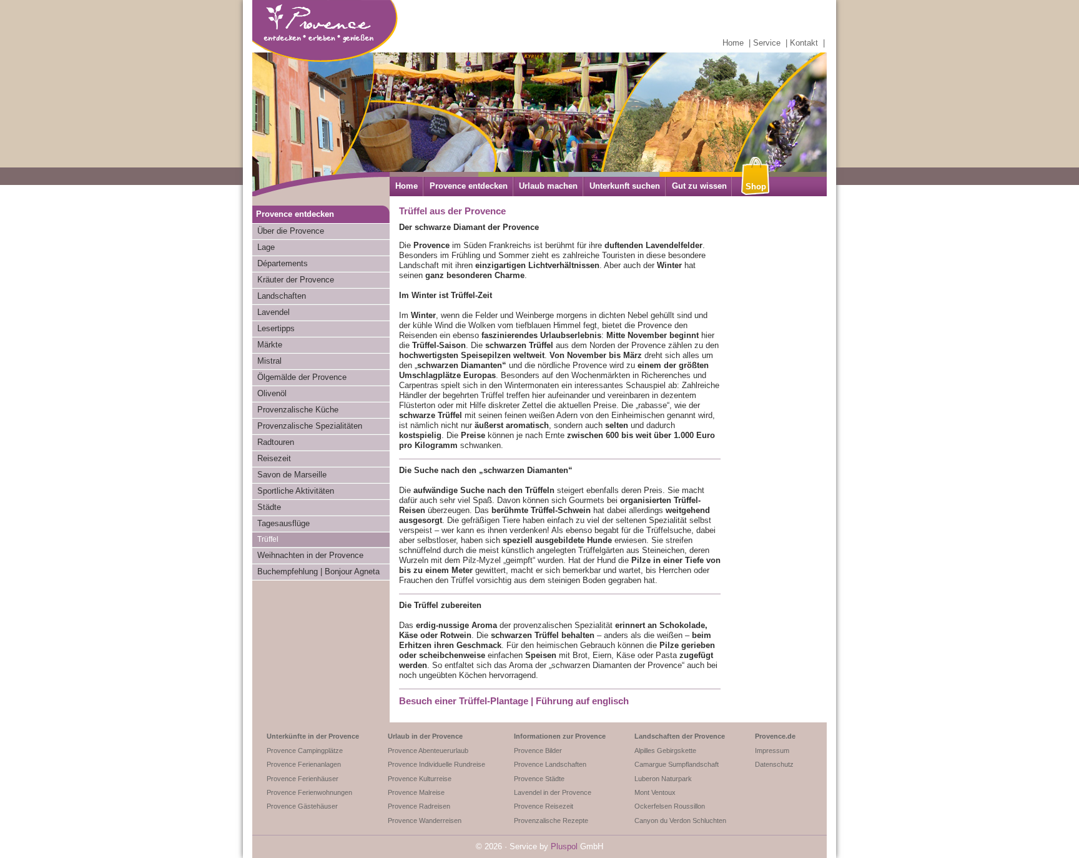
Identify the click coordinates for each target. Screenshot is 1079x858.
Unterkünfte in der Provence (313, 736)
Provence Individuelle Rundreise (436, 764)
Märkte (269, 344)
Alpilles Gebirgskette (665, 750)
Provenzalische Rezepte (551, 820)
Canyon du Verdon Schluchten (680, 820)
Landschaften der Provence (679, 736)
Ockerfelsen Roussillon (669, 806)
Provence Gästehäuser (302, 806)
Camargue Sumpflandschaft (676, 764)
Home (733, 42)
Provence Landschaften (550, 764)
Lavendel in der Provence (552, 792)
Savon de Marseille (292, 474)
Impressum (772, 750)
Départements (282, 263)
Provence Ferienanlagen (304, 764)
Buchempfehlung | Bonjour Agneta (318, 571)
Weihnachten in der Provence (310, 555)
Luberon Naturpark (663, 778)
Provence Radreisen (419, 806)
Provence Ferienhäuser (302, 778)
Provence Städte (539, 778)
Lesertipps (276, 328)
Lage (266, 247)
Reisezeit (274, 458)
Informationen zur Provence (560, 736)
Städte (269, 507)
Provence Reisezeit (543, 806)
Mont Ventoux (655, 792)
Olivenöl (272, 393)
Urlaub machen (548, 186)
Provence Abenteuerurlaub (428, 750)
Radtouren (275, 442)
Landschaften (281, 296)
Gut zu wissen (699, 186)
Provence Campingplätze (305, 750)
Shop (756, 186)
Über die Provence (290, 231)
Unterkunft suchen (624, 186)
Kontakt (804, 42)
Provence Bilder (538, 750)
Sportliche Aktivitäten (295, 491)
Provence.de (775, 736)
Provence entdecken (469, 186)
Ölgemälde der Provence (302, 377)
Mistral (269, 361)
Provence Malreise (416, 792)
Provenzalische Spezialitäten (309, 426)
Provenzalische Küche (297, 409)
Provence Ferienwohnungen (309, 792)
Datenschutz (774, 764)
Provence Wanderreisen (424, 820)
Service (767, 42)
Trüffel (267, 539)
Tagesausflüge (283, 523)
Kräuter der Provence (295, 279)
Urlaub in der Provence (425, 736)
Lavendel (273, 312)
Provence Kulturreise (419, 778)
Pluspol (564, 846)
